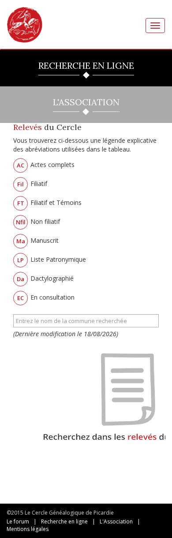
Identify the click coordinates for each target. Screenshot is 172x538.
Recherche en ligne (64, 521)
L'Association (116, 521)
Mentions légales (28, 529)
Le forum (18, 521)
